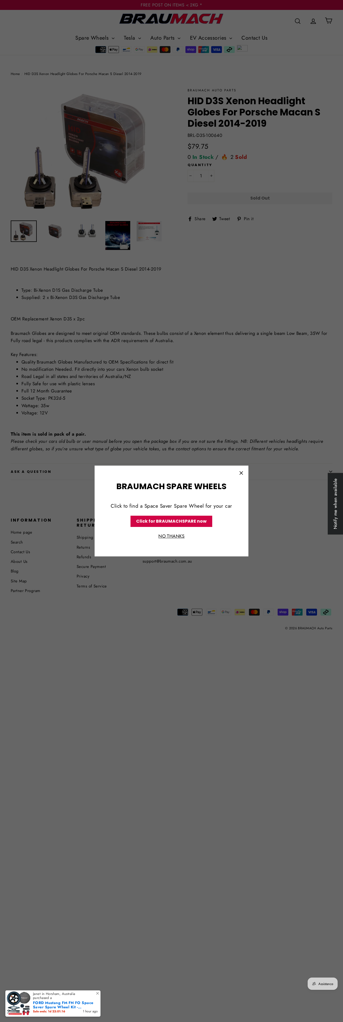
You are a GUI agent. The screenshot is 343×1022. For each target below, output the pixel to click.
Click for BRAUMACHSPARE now (171, 521)
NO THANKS (171, 536)
